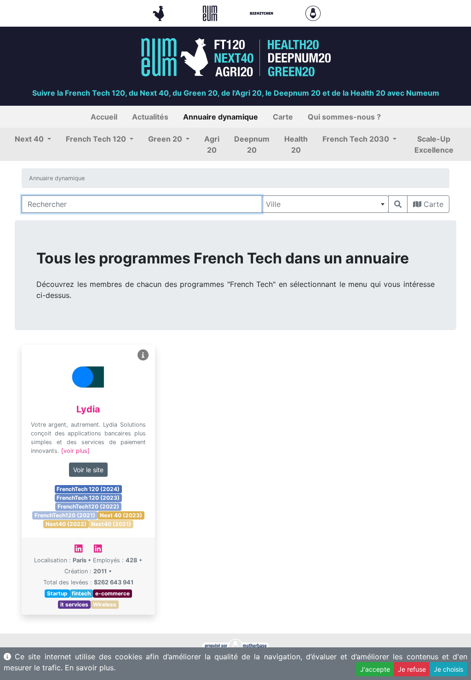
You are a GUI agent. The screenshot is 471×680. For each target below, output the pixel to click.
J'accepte (375, 669)
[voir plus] (75, 450)
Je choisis (448, 669)
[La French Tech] (159, 12)
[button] (33, 139)
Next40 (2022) (66, 523)
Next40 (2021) (111, 523)
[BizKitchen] (262, 12)
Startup (57, 593)
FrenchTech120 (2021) (64, 515)
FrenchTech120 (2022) (88, 506)
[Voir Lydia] (143, 355)
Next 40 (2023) (121, 515)
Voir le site (88, 470)
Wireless (104, 604)
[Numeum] (211, 12)
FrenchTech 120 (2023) (88, 497)
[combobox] (325, 204)
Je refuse (412, 669)
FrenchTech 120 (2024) (88, 489)
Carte (432, 204)
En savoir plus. (90, 667)
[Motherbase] (313, 12)
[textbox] (325, 204)
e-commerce (112, 593)
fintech (81, 593)
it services (74, 604)
